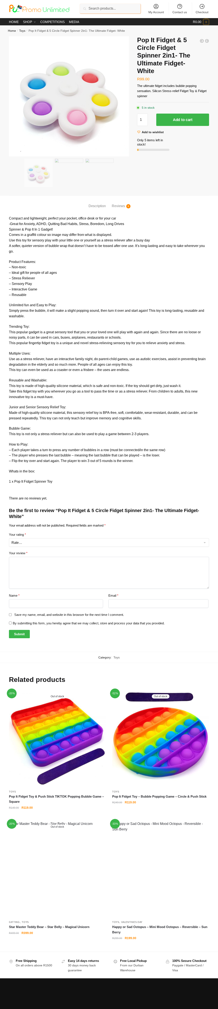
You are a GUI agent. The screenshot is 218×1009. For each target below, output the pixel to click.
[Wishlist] (99, 697)
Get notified (57, 816)
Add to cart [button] (161, 946)
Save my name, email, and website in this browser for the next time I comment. (69, 614)
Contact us (179, 12)
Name (14, 595)
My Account (156, 12)
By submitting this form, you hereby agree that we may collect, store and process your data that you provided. (89, 623)
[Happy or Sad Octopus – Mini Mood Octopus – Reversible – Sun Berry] (160, 869)
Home (12, 30)
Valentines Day (131, 922)
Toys (22, 30)
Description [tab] (97, 206)
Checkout (202, 12)
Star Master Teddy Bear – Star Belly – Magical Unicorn (49, 927)
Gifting (14, 922)
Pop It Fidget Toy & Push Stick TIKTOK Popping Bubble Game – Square (56, 799)
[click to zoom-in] (69, 96)
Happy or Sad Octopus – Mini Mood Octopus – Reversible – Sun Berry (159, 929)
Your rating (17, 534)
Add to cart (182, 120)
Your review (18, 553)
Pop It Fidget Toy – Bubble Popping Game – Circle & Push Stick (159, 796)
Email (113, 595)
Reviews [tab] (118, 206)
